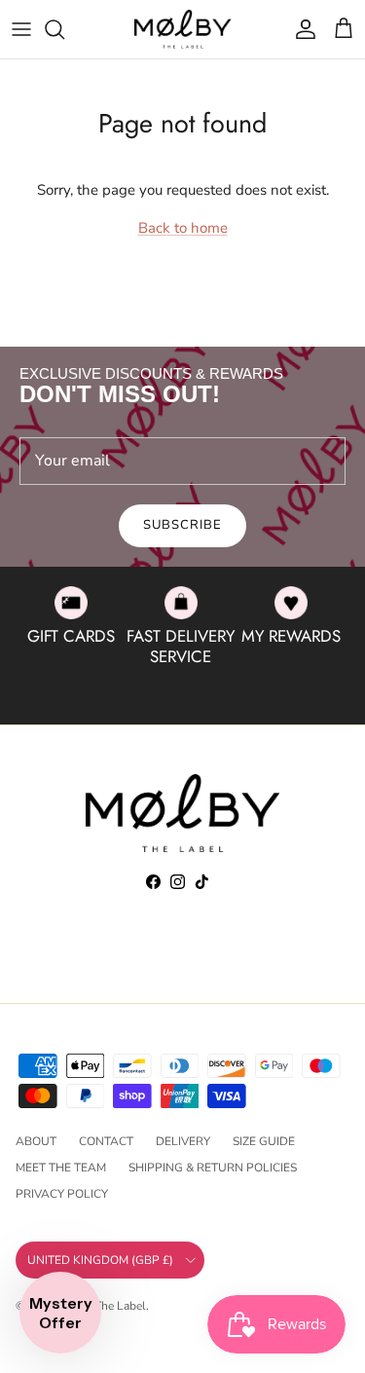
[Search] (64, 29)
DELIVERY (183, 1141)
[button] (60, 1313)
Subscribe (182, 525)
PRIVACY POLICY (62, 1194)
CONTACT (106, 1141)
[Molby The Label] (183, 29)
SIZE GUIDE (264, 1141)
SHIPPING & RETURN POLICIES (212, 1167)
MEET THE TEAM (61, 1167)
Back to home (183, 228)
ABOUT (36, 1141)
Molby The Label (102, 1306)
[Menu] (21, 29)
